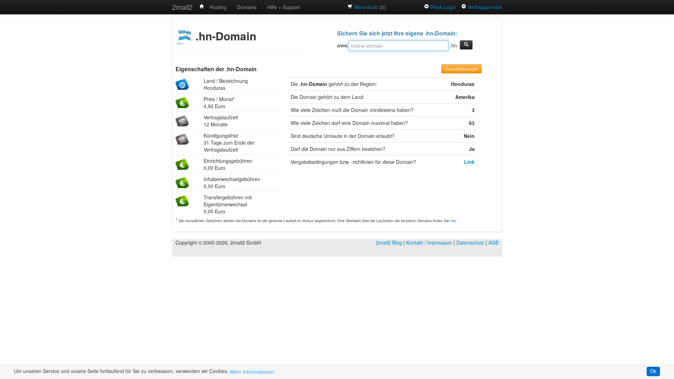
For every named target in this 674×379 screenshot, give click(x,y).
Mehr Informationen (252, 371)
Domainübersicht (461, 69)
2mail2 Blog (389, 242)
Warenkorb (366, 7)
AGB (493, 242)
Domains (247, 7)
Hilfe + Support (283, 7)
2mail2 (182, 7)
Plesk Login (443, 7)
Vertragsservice (485, 7)
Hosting (218, 7)
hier (453, 220)
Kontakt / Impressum (429, 242)
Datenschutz (470, 242)
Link (469, 161)
